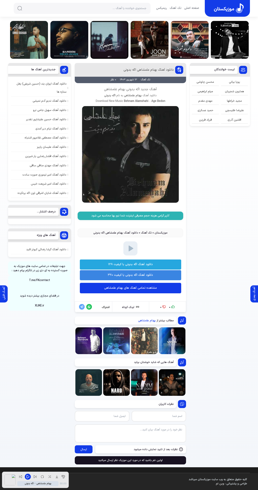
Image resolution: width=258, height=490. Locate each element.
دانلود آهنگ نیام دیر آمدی (50, 129)
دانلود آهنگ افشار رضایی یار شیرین (45, 156)
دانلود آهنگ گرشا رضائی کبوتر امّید (46, 249)
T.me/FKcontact (39, 280)
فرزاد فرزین (205, 120)
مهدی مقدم (205, 101)
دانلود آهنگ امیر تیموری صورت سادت (44, 175)
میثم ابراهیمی (205, 91)
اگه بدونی (109, 95)
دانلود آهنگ (150, 95)
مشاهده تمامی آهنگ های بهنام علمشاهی (130, 288)
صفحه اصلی (191, 8)
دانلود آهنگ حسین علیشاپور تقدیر (46, 119)
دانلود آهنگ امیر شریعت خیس (48, 184)
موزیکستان (161, 233)
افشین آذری (234, 120)
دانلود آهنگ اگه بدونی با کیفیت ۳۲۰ (130, 275)
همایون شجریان (234, 91)
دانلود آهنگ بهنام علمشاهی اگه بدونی (149, 69)
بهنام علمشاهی (133, 95)
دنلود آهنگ (130, 223)
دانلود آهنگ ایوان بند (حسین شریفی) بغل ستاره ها (42, 88)
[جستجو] (20, 8)
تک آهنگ (175, 8)
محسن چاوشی (205, 82)
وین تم (220, 484)
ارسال (83, 449)
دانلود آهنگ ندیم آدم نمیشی (49, 101)
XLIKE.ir (39, 306)
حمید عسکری (205, 110)
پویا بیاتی (234, 82)
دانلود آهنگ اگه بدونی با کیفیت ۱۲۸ (130, 264)
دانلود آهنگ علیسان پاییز (51, 147)
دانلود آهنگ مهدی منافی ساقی (48, 165)
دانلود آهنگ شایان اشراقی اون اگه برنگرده (42, 193)
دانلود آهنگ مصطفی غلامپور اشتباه (45, 138)
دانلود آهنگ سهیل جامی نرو (49, 110)
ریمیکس (161, 8)
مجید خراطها (234, 101)
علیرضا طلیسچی (234, 110)
